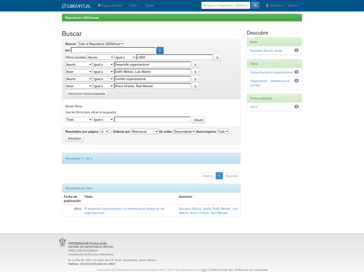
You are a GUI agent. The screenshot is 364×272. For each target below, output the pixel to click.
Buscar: (70, 44)
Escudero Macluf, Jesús (195, 208)
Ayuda (150, 5)
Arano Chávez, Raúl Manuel (209, 213)
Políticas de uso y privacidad (251, 269)
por (67, 50)
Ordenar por (121, 131)
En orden (165, 131)
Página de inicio (112, 5)
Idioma (292, 5)
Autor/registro (206, 131)
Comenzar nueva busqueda (86, 93)
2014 (253, 107)
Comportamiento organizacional (271, 72)
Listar (133, 5)
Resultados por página (81, 131)
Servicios (275, 5)
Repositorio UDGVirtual (82, 17)
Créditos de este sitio (221, 269)
